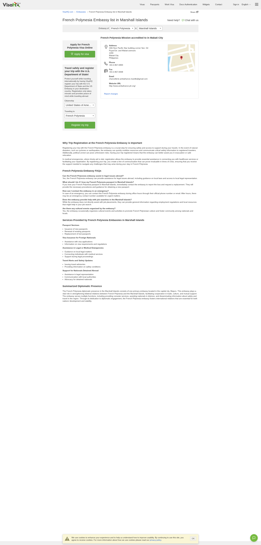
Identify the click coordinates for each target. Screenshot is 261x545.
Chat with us (191, 20)
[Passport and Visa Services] (12, 4)
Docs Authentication (188, 4)
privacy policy (155, 540)
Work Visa (169, 4)
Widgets (206, 4)
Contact (218, 4)
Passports (154, 4)
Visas (142, 4)
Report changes (111, 94)
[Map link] (181, 57)
